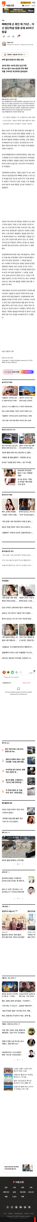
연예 (22, 1197)
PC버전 (32, 1213)
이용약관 (10, 1213)
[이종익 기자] (4, 44)
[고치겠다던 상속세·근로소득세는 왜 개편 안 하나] (31, 879)
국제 (31, 1187)
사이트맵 (26, 1213)
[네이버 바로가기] (25, 1207)
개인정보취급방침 (18, 1213)
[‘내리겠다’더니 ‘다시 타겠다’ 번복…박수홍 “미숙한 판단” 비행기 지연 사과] (31, 1053)
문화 (14, 1192)
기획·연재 (5, 906)
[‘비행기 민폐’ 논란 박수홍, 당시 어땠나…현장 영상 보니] (31, 1042)
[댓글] (18, 36)
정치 (6, 1187)
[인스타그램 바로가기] (20, 1207)
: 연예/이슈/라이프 (10, 1024)
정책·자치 (6, 1192)
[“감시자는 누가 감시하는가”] (31, 891)
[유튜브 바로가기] (16, 1207)
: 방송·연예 (8, 978)
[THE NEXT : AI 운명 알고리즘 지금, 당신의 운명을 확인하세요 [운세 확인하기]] (18, 372)
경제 (22, 1187)
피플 (6, 1197)
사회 (3, 20)
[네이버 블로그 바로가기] (29, 1207)
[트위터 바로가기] (12, 1207)
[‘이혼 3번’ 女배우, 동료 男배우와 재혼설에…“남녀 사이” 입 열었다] (31, 1031)
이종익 (9, 42)
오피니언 (4, 872)
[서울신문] (8, 4)
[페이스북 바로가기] (7, 1207)
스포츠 (14, 1197)
